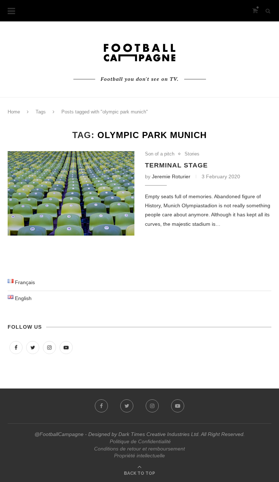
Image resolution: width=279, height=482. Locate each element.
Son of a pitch (159, 154)
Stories (192, 154)
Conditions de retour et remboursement (139, 449)
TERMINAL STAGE (176, 165)
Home (14, 112)
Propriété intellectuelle (139, 455)
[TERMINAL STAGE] (71, 193)
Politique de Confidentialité (140, 441)
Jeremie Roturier (171, 176)
